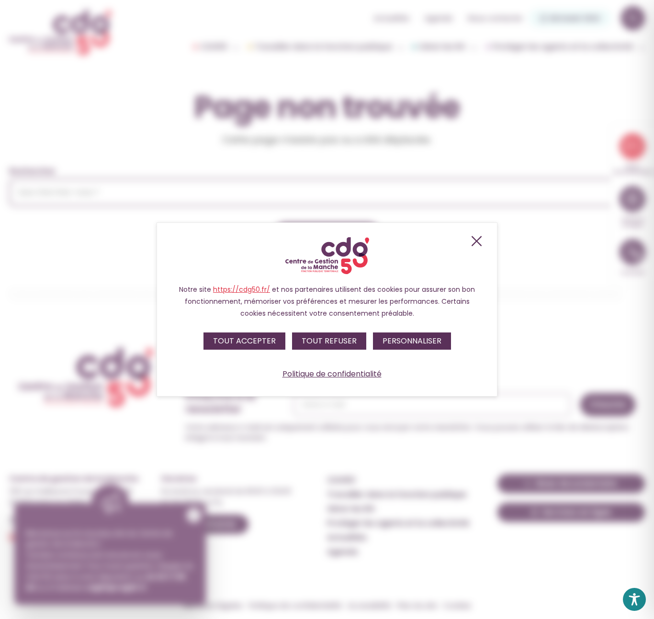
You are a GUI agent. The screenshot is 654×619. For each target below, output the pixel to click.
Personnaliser (412, 340)
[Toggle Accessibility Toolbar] (634, 599)
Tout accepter (244, 340)
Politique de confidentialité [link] (332, 373)
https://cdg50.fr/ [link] (241, 289)
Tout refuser (329, 340)
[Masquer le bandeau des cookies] (476, 241)
